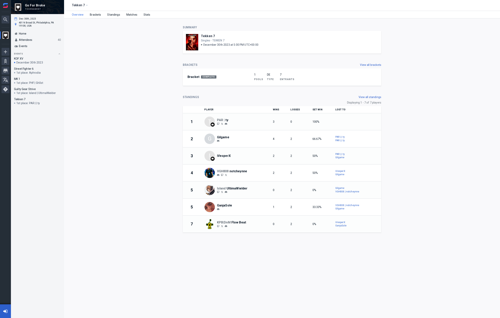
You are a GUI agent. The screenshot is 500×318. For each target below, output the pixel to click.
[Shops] (5, 70)
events (18, 54)
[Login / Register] (5, 311)
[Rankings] (5, 61)
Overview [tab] (78, 14)
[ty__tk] (218, 123)
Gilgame (340, 157)
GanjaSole (340, 225)
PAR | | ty (340, 137)
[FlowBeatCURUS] (222, 226)
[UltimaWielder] (218, 192)
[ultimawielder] (226, 192)
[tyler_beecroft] (222, 123)
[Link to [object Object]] (210, 173)
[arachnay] (226, 226)
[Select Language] (5, 80)
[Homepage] (5, 5)
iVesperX (340, 171)
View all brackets (370, 64)
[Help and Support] (5, 89)
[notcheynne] (222, 174)
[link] (226, 123)
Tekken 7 (208, 36)
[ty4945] (226, 123)
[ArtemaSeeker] (222, 192)
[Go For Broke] (5, 35)
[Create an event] (5, 52)
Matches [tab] (131, 14)
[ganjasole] (218, 209)
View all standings (370, 97)
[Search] (5, 19)
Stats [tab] (147, 14)
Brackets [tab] (95, 14)
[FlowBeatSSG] (218, 226)
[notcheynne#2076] (218, 175)
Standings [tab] (113, 14)
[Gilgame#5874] (218, 141)
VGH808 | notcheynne (347, 191)
